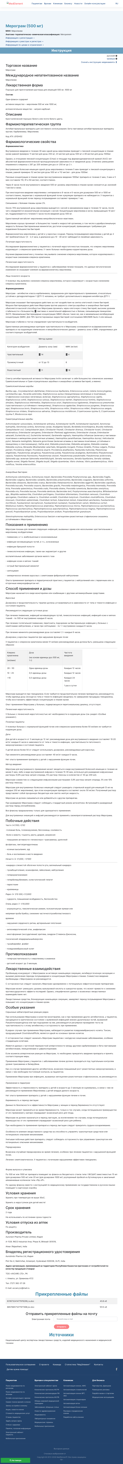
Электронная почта (41, 1319)
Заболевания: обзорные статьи (47, 1407)
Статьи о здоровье (13, 1425)
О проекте (44, 1364)
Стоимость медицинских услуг (18, 1413)
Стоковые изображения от (55, 1454)
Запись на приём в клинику (16, 1406)
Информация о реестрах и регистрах (24, 41)
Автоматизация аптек (71, 1403)
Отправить (61, 1327)
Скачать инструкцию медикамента (98, 62)
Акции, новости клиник (15, 1409)
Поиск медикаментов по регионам (15, 1387)
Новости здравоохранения (45, 1411)
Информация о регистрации (19, 38)
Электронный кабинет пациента (14, 1433)
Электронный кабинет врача (46, 1386)
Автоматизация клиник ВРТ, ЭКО (74, 1394)
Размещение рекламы (101, 1390)
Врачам (47, 3)
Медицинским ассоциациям (103, 1397)
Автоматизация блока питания (75, 1407)
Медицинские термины (44, 1422)
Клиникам (57, 3)
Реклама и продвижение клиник (73, 1412)
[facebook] (116, 1369)
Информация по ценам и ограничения (24, 45)
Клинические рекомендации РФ (47, 1393)
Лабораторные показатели (45, 1418)
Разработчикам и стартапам (103, 1393)
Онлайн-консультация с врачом (18, 1398)
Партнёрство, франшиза (101, 1386)
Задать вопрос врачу (14, 1421)
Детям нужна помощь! (17, 1369)
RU (117, 3)
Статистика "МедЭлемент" (77, 1364)
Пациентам (37, 3)
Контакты (98, 1364)
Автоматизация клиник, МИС (74, 1386)
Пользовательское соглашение (20, 1364)
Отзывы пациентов (13, 1417)
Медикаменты (40, 1415)
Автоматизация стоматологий (75, 1390)
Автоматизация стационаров (74, 1399)
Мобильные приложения (15, 1438)
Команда (57, 1364)
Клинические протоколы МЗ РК (47, 1390)
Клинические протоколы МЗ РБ (47, 1397)
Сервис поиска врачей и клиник (18, 1402)
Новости (78, 3)
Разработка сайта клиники (73, 1417)
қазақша (111, 58)
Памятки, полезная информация (18, 1428)
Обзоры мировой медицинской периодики (47, 1402)
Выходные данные (61, 1449)
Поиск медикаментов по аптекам (15, 1393)
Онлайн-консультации (94, 3)
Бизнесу (68, 3)
